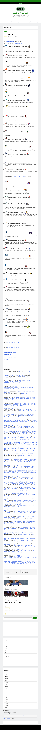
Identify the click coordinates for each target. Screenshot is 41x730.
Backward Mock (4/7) (8, 472)
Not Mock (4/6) (7, 421)
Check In (9, 20)
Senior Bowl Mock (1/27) (23, 513)
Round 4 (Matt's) (29, 409)
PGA (5, 658)
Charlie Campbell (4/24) (18, 549)
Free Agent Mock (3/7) (8, 443)
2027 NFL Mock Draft (15, 21)
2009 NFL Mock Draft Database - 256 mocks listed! (14, 357)
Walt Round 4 (23, 426)
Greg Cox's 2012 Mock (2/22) (25, 421)
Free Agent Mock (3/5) (19, 462)
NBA (5, 652)
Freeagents (6, 646)
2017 (5, 690)
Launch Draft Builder (20, 715)
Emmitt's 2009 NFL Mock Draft (19, 176)
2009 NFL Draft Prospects (9, 354)
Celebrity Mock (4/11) (24, 451)
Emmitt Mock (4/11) (10, 522)
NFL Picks (6, 359)
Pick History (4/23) (26, 430)
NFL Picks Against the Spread (24, 21)
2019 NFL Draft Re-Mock (29, 557)
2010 (5, 705)
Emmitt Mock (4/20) (8, 451)
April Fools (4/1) (10, 399)
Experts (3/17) (18, 414)
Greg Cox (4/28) (24, 419)
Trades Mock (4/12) (16, 461)
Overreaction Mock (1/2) (30, 483)
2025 (5, 674)
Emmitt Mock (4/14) (28, 441)
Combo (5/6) (25, 490)
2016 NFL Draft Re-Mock (27, 558)
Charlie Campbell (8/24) (18, 555)
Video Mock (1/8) (7, 504)
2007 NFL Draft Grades (8, 389)
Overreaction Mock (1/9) (23, 541)
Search (35, 618)
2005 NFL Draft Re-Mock (11, 563)
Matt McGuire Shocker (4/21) (12, 398)
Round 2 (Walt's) (22, 410)
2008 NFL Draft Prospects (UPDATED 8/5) (12, 396)
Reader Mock (34, 442)
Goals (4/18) (31, 511)
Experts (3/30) (16, 405)
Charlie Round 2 (29, 427)
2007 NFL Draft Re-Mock (22, 562)
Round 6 (6, 385)
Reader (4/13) (23, 414)
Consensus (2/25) (30, 414)
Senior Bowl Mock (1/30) (28, 522)
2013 (5, 699)
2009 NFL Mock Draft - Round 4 (13, 347)
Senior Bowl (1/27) (29, 493)
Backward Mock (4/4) (18, 442)
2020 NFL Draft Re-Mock (19, 557)
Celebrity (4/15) (26, 431)
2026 (5, 672)
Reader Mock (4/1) (14, 432)
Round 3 (28, 371)
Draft (5, 31)
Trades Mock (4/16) (21, 471)
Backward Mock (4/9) (21, 482)
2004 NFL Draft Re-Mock (22, 563)
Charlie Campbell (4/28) (18, 470)
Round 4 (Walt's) (22, 409)
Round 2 (24, 371)
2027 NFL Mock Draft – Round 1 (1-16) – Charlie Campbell (16, 596)
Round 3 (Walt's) (29, 410)
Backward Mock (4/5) (21, 512)
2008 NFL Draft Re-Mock (11, 562)
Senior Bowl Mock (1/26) (32, 503)
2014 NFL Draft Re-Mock (15, 560)
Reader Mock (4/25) (32, 403)
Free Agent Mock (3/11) (21, 493)
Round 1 (20, 371)
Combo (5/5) (25, 500)
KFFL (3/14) (21, 405)
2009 (5, 707)
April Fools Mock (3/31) (27, 545)
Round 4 (31, 383)
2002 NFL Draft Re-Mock (11, 565)
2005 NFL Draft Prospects (9, 377)
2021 (5, 682)
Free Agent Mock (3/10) (22, 503)
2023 (5, 678)
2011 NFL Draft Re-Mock (13, 561)
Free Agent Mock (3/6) (23, 432)
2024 (5, 676)
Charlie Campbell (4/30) (18, 460)
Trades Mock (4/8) (12, 512)
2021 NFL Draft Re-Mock (8, 557)
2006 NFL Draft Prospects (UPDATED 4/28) (12, 381)
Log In (20, 3)
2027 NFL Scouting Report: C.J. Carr (12, 585)
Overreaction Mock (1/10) (9, 533)
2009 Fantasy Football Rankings (10, 362)
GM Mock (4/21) (26, 439)
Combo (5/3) (25, 511)
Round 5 (34, 400)
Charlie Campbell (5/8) (18, 450)
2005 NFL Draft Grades (8, 379)
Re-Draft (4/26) (17, 403)
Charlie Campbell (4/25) (18, 439)
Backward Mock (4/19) (17, 404)
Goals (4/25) (25, 460)
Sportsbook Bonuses (34, 21)
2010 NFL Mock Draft (10, 41)
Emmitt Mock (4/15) (13, 492)
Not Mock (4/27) (31, 450)
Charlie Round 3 (33, 459)
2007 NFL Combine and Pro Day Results (11, 388)
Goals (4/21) (31, 490)
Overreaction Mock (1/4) (9, 473)
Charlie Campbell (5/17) (18, 521)
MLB (5, 650)
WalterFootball (20, 13)
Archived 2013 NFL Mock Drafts (20, 443)
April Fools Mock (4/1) (15, 421)
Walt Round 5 (28, 426)
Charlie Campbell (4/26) (18, 430)
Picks (5, 660)
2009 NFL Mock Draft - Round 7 (10, 352)
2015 (5, 695)
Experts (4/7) (33, 420)
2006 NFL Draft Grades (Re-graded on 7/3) (12, 382)
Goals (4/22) (31, 481)
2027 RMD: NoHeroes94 (8, 718)
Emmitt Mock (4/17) (8, 461)
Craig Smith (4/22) (25, 397)
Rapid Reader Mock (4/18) (19, 441)
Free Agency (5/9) (16, 419)
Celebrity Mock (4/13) (26, 420)
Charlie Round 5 (11, 427)
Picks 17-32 (25, 406)
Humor (6, 648)
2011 (5, 703)
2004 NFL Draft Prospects (9, 375)
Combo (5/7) (25, 481)
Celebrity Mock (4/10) (24, 461)
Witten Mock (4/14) (12, 501)
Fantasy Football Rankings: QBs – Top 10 (13, 610)
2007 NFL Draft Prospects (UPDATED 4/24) (12, 387)
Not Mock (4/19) (10, 431)
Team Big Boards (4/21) (16, 420)
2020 (5, 684)
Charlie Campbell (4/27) (18, 481)
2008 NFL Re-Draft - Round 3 (9, 394)
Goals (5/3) (25, 450)
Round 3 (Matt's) (11, 411)
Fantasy (6, 644)
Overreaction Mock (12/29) (30, 462)
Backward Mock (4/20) (26, 413)
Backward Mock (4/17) (18, 431)
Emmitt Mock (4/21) (8, 420)
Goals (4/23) (31, 470)
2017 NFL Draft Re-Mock (16, 558)
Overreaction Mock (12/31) (17, 504)
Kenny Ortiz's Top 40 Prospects (27, 387)
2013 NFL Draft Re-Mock (25, 560)
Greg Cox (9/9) (31, 432)
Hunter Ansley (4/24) (8, 404)
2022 (5, 680)
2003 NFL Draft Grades (8, 372)
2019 (5, 686)
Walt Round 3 (22, 427)
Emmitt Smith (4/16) (25, 404)
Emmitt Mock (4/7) (28, 501)
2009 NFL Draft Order (19, 43)
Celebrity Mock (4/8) (11, 414)
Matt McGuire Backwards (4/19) (24, 398)
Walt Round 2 (16, 427)
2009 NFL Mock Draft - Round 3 (13, 345)
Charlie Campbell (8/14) (18, 556)
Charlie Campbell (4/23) (18, 511)
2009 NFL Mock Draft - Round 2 (13, 342)
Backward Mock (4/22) (32, 419)
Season (6, 662)
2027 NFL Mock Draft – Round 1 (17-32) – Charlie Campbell (24, 1)
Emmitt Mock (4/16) (13, 482)
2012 (5, 701)
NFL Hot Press (7, 656)
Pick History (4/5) (10, 442)
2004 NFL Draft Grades (19, 375)
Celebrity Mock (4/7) (30, 482)
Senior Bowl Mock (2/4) (13, 541)
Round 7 (10, 385)
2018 (5, 688)
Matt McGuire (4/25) (17, 397)
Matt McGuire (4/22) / (18, 413)
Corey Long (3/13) (15, 513)
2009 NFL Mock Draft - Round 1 (13, 340)
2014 (5, 697)
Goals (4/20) (31, 500)
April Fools (15, 386)
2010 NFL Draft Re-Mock (23, 561)
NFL (5, 654)
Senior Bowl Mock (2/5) (28, 532)
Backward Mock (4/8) (29, 492)
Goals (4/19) (11, 441)
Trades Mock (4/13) (16, 451)
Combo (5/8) (25, 470)
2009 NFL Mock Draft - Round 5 (13, 349)
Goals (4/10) (31, 431)
